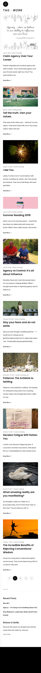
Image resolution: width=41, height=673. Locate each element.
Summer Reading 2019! (17, 215)
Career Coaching (17, 53)
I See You (8, 170)
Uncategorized (17, 110)
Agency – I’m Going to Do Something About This (20, 607)
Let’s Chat (6, 634)
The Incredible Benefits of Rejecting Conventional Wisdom (18, 548)
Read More (6, 80)
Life (27, 375)
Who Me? (6, 603)
